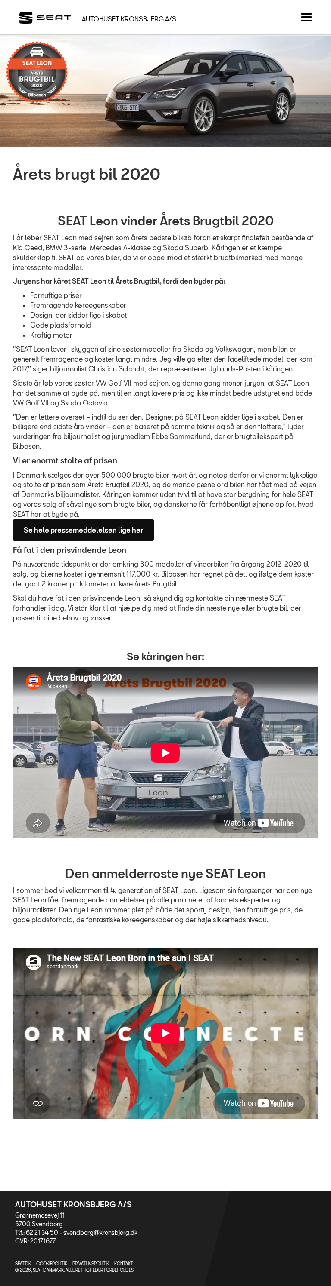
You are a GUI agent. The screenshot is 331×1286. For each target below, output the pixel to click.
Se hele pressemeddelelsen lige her (83, 530)
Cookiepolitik (51, 1263)
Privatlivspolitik (90, 1263)
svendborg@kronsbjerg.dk (100, 1232)
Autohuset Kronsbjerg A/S (129, 19)
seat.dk (23, 1263)
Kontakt (123, 1263)
